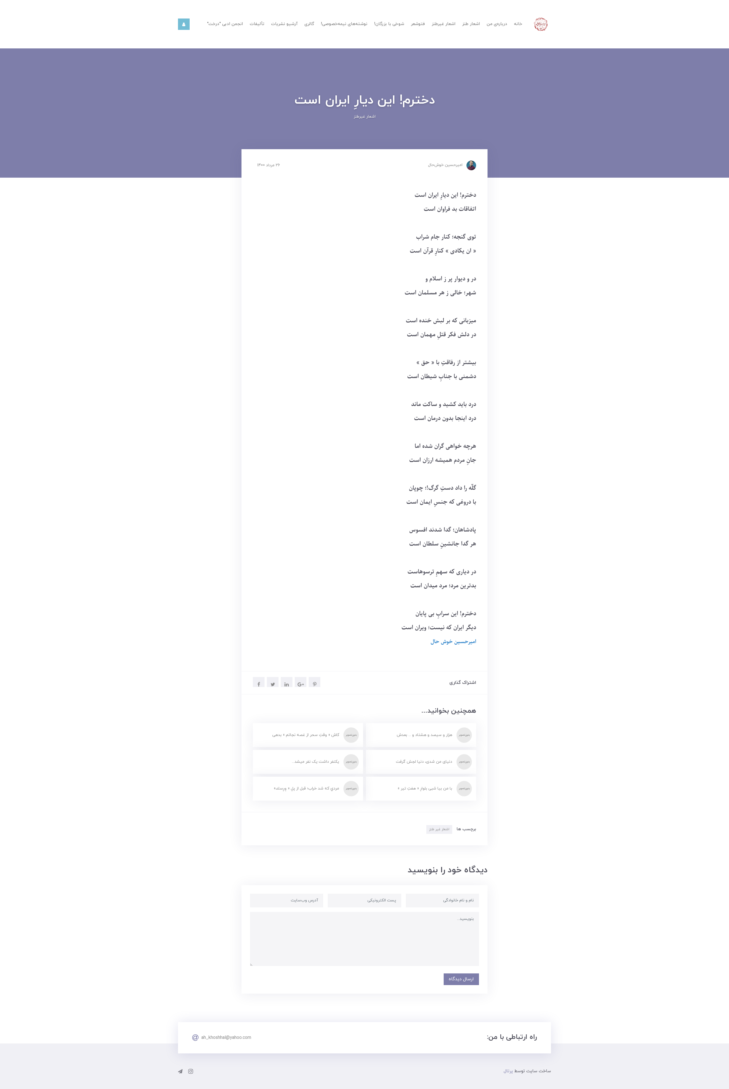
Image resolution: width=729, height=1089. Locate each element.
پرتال (508, 1071)
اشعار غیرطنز (443, 24)
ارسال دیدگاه (461, 979)
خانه (518, 24)
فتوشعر (418, 24)
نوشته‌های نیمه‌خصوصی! (344, 24)
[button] (184, 24)
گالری (309, 24)
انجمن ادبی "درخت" (225, 24)
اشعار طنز (471, 24)
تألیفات (257, 24)
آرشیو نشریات (284, 24)
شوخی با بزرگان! (389, 24)
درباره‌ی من (497, 24)
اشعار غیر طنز (439, 829)
